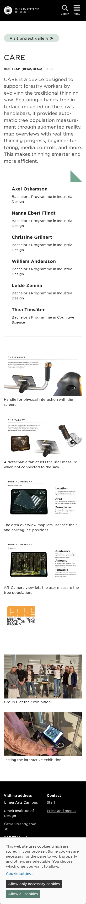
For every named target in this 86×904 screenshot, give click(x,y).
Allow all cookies (23, 894)
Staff (51, 802)
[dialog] (43, 871)
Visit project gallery (29, 38)
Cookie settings (19, 873)
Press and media (61, 810)
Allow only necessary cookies (34, 884)
